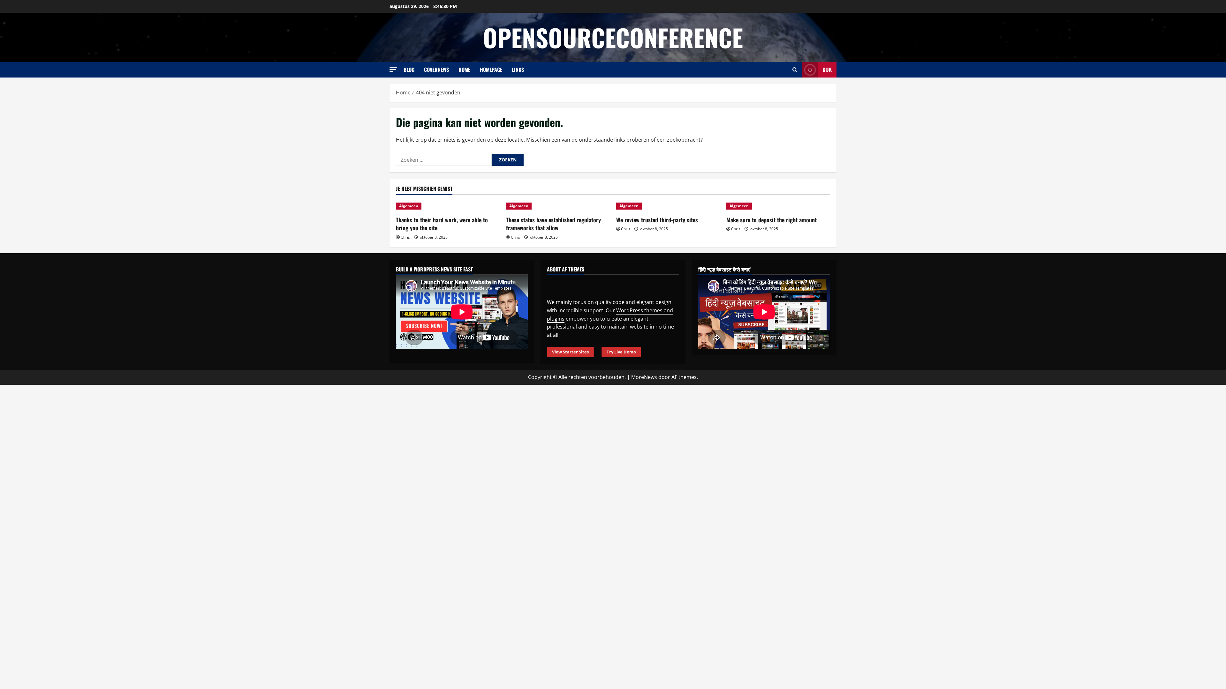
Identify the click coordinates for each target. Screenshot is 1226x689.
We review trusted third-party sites (657, 220)
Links (518, 69)
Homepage (491, 69)
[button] (393, 69)
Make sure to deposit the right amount (771, 220)
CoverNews (436, 69)
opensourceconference (613, 37)
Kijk (827, 69)
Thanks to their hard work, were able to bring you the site (442, 224)
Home (464, 69)
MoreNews (644, 377)
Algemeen (408, 206)
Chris (405, 237)
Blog (409, 69)
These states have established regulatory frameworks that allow (553, 224)
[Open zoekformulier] (794, 69)
